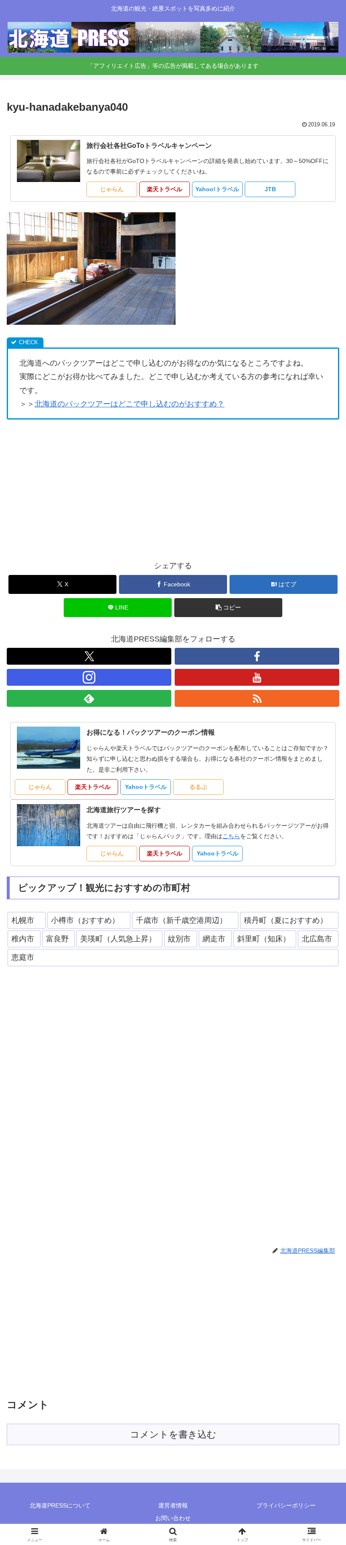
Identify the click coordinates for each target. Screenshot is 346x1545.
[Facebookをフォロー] (257, 656)
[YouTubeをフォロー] (257, 677)
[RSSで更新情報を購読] (257, 698)
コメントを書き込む (173, 1434)
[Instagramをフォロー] (89, 677)
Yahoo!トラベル (217, 189)
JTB (270, 189)
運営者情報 (173, 1505)
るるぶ (198, 786)
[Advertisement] (173, 489)
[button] (228, 607)
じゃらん (112, 189)
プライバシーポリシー (286, 1505)
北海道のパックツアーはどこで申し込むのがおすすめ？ (129, 404)
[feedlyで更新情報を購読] (89, 698)
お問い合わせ (173, 1518)
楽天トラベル (164, 189)
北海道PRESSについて (60, 1505)
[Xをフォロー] (89, 656)
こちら (231, 836)
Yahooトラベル (146, 786)
